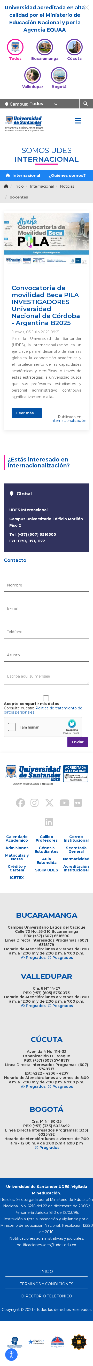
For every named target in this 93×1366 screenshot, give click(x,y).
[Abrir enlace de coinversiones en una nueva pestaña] (57, 1342)
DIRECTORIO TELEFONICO (46, 1296)
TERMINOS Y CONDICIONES (46, 1284)
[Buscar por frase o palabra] (86, 103)
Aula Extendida (47, 860)
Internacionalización (68, 420)
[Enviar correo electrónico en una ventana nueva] (46, 1245)
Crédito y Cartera (17, 868)
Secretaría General (76, 849)
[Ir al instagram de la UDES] (32, 803)
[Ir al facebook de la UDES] (17, 803)
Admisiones (16, 848)
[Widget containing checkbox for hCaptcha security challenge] (43, 727)
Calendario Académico (17, 838)
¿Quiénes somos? (67, 175)
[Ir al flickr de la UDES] (75, 803)
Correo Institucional (76, 838)
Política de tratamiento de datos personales (43, 710)
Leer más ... (26, 413)
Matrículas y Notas (17, 857)
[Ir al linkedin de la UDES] (46, 822)
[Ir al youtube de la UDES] (61, 803)
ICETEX (17, 877)
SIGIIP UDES (46, 870)
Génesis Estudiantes (46, 849)
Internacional (25, 175)
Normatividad (76, 859)
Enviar (78, 742)
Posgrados (62, 957)
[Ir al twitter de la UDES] (46, 803)
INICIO (46, 1271)
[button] (11, 1354)
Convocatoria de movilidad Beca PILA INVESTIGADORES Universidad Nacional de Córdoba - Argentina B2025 (46, 305)
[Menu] (77, 121)
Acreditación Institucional (76, 868)
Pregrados (36, 957)
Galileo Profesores (47, 838)
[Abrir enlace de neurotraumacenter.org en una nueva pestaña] (14, 1342)
